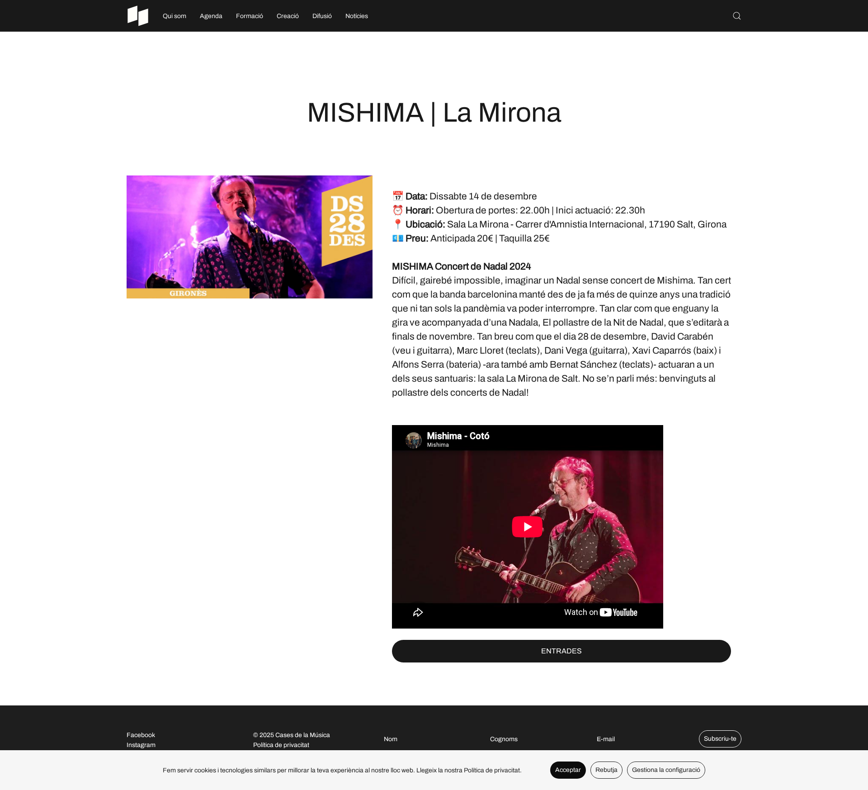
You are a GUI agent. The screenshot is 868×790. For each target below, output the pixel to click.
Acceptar (568, 769)
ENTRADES (561, 651)
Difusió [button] (322, 16)
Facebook (141, 735)
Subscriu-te (720, 738)
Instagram (141, 745)
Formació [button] (249, 16)
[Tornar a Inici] (138, 16)
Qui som (174, 16)
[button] (736, 16)
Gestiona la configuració (666, 769)
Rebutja (606, 769)
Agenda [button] (211, 16)
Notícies (356, 16)
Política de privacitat (281, 745)
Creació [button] (288, 16)
